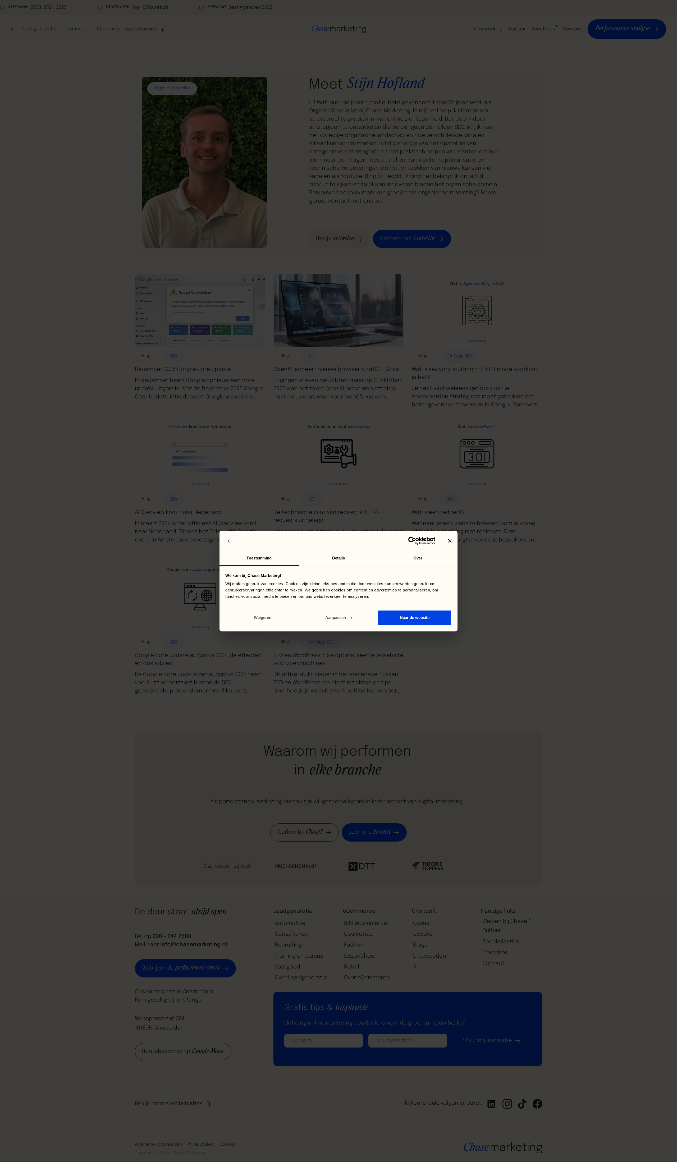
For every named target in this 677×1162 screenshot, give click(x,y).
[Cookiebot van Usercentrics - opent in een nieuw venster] (412, 541)
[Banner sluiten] (450, 541)
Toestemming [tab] (259, 558)
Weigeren (262, 617)
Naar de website (414, 617)
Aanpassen (335, 617)
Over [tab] (417, 558)
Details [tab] (338, 558)
